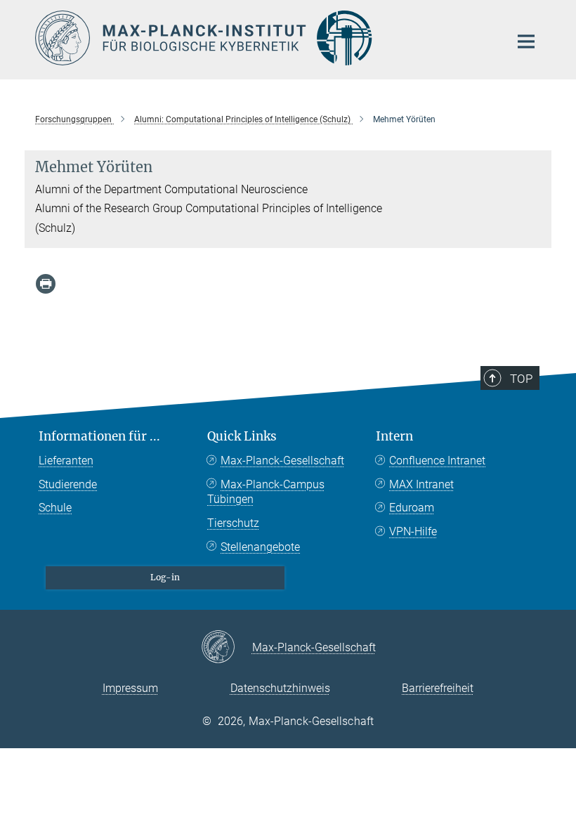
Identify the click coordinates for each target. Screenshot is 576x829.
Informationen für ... (99, 436)
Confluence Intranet (437, 460)
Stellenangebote (260, 547)
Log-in (165, 577)
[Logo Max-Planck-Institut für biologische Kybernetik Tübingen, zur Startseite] (263, 38)
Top (521, 379)
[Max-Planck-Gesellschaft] (226, 648)
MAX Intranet (421, 484)
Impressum (130, 688)
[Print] (45, 283)
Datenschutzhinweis (280, 688)
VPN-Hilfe (413, 531)
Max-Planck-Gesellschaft (282, 460)
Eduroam (411, 507)
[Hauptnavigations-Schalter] (526, 41)
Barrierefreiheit (437, 688)
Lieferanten (66, 460)
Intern (394, 436)
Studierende (68, 484)
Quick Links (242, 436)
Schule (55, 507)
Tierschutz (233, 523)
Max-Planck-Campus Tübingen (266, 492)
